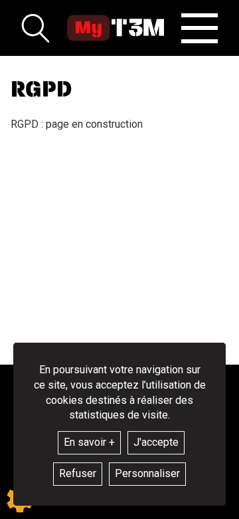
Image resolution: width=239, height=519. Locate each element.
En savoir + (89, 442)
